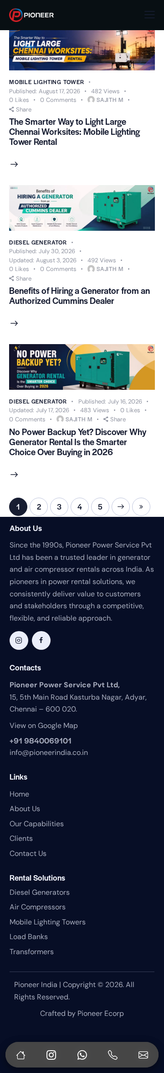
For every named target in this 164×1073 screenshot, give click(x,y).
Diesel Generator (38, 242)
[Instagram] (51, 1055)
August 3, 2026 (43, 260)
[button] (149, 15)
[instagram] (19, 640)
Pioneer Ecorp (100, 1013)
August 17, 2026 (44, 91)
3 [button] (59, 506)
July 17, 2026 (39, 410)
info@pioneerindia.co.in (49, 752)
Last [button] (141, 507)
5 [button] (100, 506)
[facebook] (41, 640)
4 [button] (79, 506)
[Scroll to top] (147, 1023)
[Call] (112, 1055)
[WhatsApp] (82, 1055)
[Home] (21, 1055)
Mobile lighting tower (46, 82)
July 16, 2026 (110, 401)
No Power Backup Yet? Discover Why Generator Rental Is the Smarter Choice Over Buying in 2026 (77, 442)
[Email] (143, 1055)
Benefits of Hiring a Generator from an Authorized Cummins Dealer (79, 296)
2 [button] (39, 506)
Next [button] (121, 507)
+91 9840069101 (41, 740)
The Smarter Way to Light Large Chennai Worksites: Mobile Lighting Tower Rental (74, 132)
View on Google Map (44, 725)
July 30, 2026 (42, 251)
